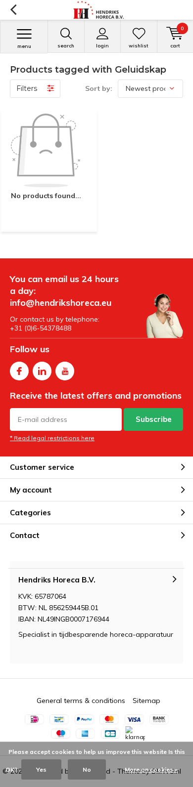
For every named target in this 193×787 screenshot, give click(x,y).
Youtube (64, 371)
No (87, 769)
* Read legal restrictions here (52, 438)
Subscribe (154, 419)
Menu (24, 46)
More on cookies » (151, 769)
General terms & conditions (81, 700)
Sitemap (146, 700)
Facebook (19, 371)
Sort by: (98, 88)
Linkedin (42, 371)
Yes (41, 769)
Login (102, 45)
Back (13, 10)
